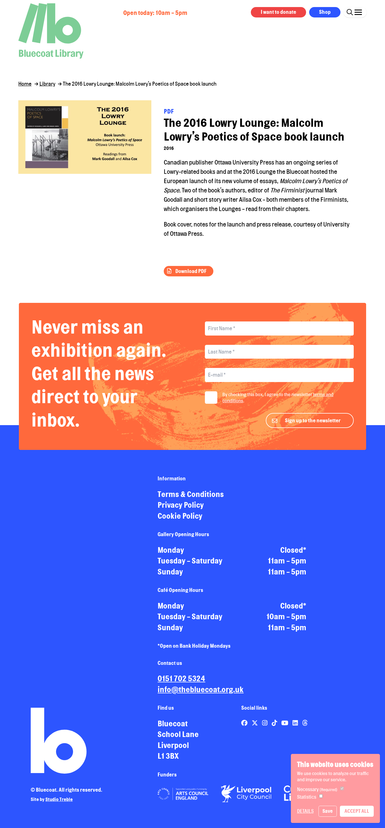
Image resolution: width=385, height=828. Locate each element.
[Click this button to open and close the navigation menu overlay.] (358, 11)
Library (47, 83)
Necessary (317, 789)
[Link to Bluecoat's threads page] (304, 723)
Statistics (306, 797)
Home (25, 83)
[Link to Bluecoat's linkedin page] (296, 723)
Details (305, 811)
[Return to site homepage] (50, 31)
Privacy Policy (181, 505)
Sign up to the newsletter (313, 420)
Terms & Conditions (191, 494)
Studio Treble (59, 799)
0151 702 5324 (181, 678)
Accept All (356, 811)
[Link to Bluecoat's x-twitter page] (255, 723)
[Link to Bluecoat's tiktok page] (275, 723)
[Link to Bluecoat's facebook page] (245, 723)
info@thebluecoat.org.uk (201, 689)
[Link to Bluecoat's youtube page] (285, 723)
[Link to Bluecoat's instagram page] (265, 723)
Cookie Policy (180, 516)
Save (327, 811)
